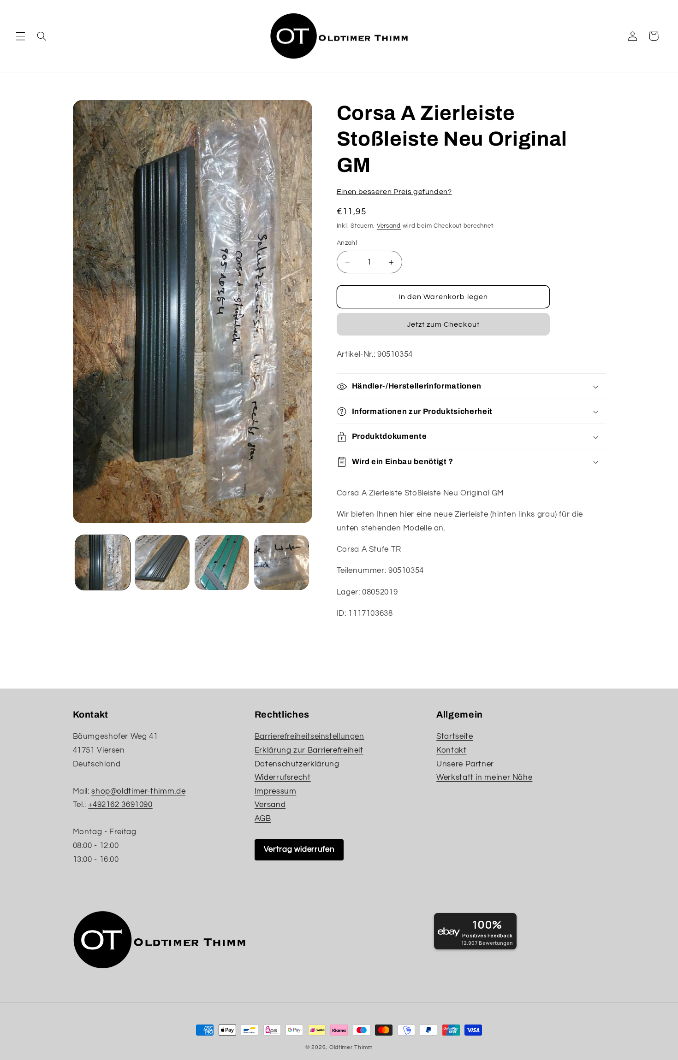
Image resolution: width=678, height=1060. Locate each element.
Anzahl (347, 243)
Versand (389, 226)
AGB (263, 818)
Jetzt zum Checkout (443, 325)
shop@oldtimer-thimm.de (138, 791)
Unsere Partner (465, 764)
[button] (20, 36)
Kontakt (451, 750)
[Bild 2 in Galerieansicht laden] (162, 562)
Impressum (276, 791)
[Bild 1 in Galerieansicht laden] (102, 562)
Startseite (454, 736)
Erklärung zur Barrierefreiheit (309, 750)
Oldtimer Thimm (351, 1047)
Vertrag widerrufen (299, 849)
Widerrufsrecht (283, 777)
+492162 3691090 (120, 805)
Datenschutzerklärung (297, 764)
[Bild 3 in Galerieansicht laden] (222, 562)
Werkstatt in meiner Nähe (484, 777)
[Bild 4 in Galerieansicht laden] (281, 562)
